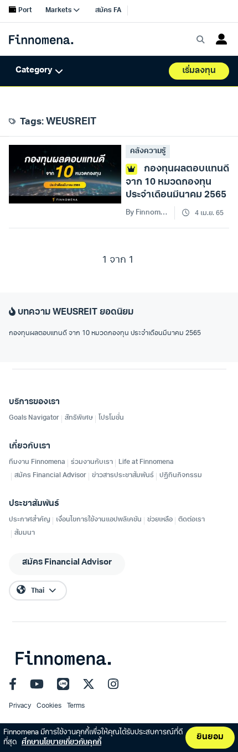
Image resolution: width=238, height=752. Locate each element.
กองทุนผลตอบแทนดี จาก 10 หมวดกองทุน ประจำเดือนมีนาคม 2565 (105, 333)
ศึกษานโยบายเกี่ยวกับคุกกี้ (61, 742)
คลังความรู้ (147, 151)
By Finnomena (148, 212)
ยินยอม (210, 737)
